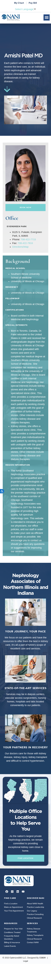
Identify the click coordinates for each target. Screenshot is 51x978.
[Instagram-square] (12, 891)
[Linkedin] (17, 891)
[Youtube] (23, 891)
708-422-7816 (25, 243)
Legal (25, 961)
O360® (42, 958)
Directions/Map (20, 246)
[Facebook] (7, 891)
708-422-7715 (28, 239)
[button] (47, 17)
